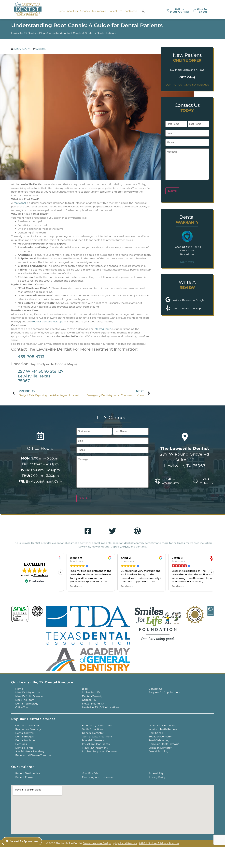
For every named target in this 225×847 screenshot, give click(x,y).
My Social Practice (126, 843)
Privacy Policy (157, 777)
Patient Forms (24, 777)
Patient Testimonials (27, 773)
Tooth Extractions (92, 729)
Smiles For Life (91, 692)
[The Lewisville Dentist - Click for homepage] (28, 9)
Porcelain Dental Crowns (164, 744)
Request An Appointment (164, 692)
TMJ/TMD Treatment (95, 747)
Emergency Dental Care (97, 725)
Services (85, 11)
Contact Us (131, 11)
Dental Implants (25, 740)
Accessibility (156, 773)
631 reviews (40, 575)
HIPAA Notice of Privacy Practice (159, 843)
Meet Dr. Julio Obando (29, 696)
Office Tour (22, 707)
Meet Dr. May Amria (27, 692)
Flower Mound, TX (93, 703)
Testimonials (99, 11)
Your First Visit (90, 773)
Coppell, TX (89, 699)
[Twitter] (112, 531)
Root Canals (156, 732)
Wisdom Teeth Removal (163, 729)
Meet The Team (24, 699)
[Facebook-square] (88, 531)
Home (61, 11)
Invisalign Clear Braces (96, 744)
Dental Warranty (92, 696)
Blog (42, 33)
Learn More (187, 261)
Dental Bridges (24, 736)
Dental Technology (26, 703)
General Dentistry (92, 732)
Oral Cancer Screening (162, 725)
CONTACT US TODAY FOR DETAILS (187, 84)
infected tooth (102, 328)
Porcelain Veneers (93, 740)
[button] (143, 11)
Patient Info (115, 11)
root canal (20, 202)
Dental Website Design (97, 843)
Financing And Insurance (97, 777)
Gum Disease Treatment (97, 736)
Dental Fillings (24, 747)
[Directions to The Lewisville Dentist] (185, 437)
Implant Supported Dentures (100, 751)
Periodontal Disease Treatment (34, 755)
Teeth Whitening (159, 740)
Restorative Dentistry (28, 729)
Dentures (21, 744)
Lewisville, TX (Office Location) (100, 707)
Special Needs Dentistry (29, 751)
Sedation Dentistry (160, 736)
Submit (172, 190)
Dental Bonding (158, 751)
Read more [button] (70, 586)
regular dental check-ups (47, 321)
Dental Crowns (24, 732)
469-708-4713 (31, 356)
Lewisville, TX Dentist (24, 33)
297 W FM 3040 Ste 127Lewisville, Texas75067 (40, 376)
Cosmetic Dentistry (27, 725)
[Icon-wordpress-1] (137, 531)
